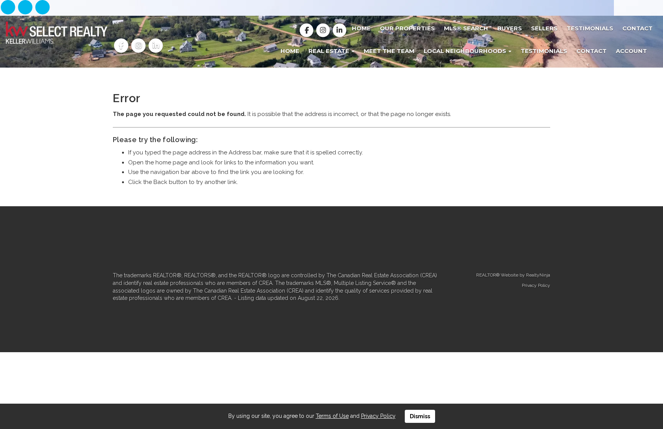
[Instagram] (26, 7)
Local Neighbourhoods (466, 51)
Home (361, 28)
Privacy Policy (536, 285)
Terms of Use (332, 416)
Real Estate (329, 51)
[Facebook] (8, 7)
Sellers (544, 28)
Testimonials (590, 28)
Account (631, 51)
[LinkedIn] (43, 7)
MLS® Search (466, 28)
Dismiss (420, 416)
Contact (637, 28)
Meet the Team (389, 51)
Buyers (509, 28)
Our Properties (407, 28)
